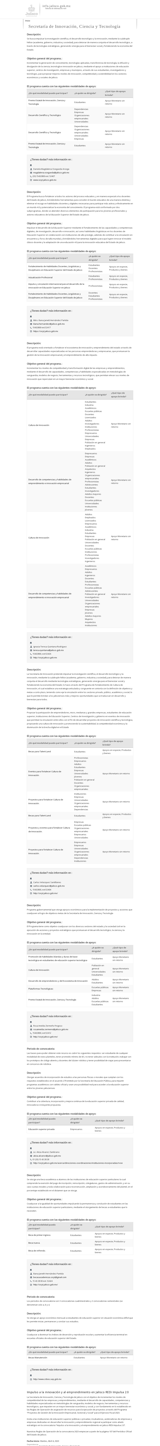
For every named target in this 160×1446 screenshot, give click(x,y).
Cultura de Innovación (38, 425)
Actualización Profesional (40, 277)
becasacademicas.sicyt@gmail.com (49, 1277)
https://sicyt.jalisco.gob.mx (45, 331)
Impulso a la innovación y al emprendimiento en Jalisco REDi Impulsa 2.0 (78, 1392)
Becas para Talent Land (39, 751)
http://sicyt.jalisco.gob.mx (45, 657)
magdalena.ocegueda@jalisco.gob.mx (51, 172)
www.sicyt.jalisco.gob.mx (44, 179)
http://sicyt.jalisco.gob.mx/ (45, 893)
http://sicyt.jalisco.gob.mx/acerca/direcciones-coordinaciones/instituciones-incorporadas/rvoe (78, 1163)
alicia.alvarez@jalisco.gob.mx (47, 1155)
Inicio (27, 20)
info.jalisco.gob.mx (56, 6)
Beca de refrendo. (37, 1250)
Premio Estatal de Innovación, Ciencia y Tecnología (52, 999)
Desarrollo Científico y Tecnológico (44, 115)
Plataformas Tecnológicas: (40, 988)
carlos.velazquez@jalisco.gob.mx (49, 885)
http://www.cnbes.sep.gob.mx (47, 1379)
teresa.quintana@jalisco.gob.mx (48, 650)
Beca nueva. (34, 1242)
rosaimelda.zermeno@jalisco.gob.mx (50, 1029)
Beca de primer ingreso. (39, 1235)
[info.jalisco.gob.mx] (31, 14)
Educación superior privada (41, 1129)
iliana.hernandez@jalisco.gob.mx (49, 323)
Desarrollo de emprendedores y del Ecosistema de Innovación (58, 980)
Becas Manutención (37, 1357)
